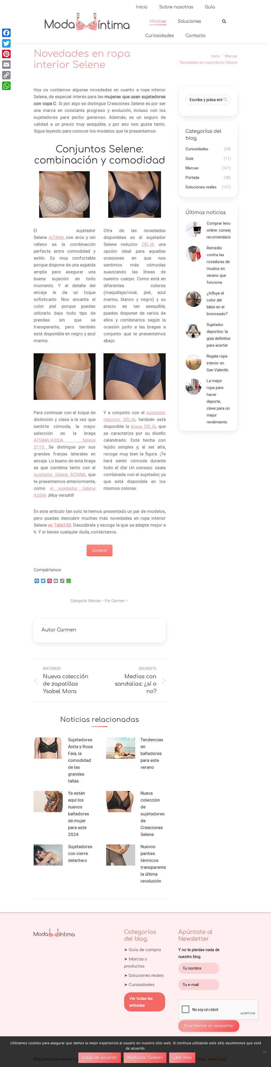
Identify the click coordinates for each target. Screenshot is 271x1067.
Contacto (99, 550)
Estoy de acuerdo (99, 1057)
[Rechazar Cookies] (264, 1051)
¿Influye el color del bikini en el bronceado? (217, 303)
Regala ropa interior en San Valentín (217, 363)
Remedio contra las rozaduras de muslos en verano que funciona (218, 265)
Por (115, 601)
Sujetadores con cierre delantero (80, 853)
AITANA (57, 237)
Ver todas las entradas (141, 1002)
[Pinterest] (6, 54)
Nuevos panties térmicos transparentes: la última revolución (155, 864)
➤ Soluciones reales (144, 975)
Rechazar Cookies (145, 1057)
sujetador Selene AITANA (59, 474)
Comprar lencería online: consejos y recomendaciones (222, 230)
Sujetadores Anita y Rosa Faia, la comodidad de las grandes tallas (80, 760)
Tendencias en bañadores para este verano (152, 753)
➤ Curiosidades (139, 985)
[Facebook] (6, 33)
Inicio (215, 56)
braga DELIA (143, 426)
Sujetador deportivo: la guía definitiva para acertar (218, 335)
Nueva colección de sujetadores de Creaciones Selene (153, 813)
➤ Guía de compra (142, 950)
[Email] (6, 64)
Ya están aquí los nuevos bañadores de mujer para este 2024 (78, 813)
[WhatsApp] (6, 85)
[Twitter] (6, 43)
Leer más (182, 1057)
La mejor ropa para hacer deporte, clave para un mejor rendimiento (218, 401)
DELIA (148, 244)
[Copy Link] (6, 75)
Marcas (231, 56)
